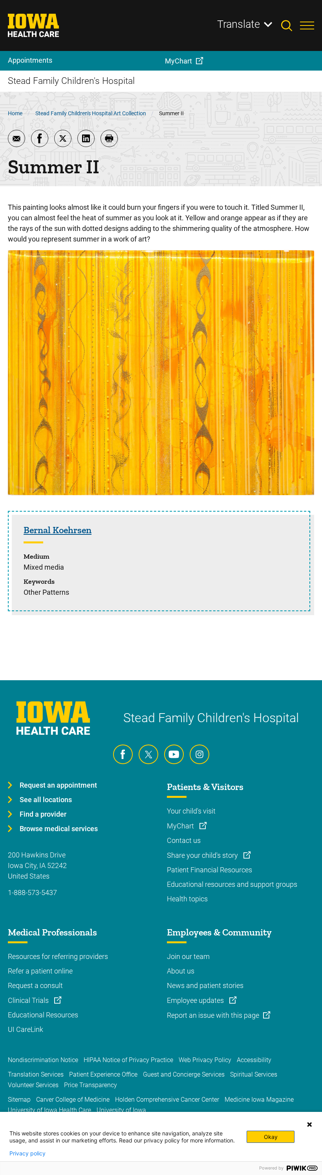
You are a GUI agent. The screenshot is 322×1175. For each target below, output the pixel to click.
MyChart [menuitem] (178, 61)
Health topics (187, 899)
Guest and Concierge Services (184, 1074)
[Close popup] (309, 1124)
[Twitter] (148, 754)
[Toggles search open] (290, 25)
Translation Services (36, 1074)
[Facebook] (123, 754)
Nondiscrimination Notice (43, 1060)
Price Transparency (90, 1085)
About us (180, 971)
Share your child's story (203, 855)
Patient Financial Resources (209, 870)
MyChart (181, 826)
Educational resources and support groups (232, 884)
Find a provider (43, 814)
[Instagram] (199, 754)
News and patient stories (205, 985)
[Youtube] (174, 754)
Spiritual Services (253, 1074)
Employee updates (196, 1000)
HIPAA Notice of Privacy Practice (128, 1060)
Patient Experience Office (103, 1074)
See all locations (46, 799)
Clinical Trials (29, 1000)
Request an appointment (58, 785)
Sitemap (19, 1099)
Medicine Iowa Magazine (259, 1099)
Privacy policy (27, 1153)
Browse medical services (59, 828)
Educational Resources (43, 1015)
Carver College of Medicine (73, 1099)
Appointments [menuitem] (30, 60)
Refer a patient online (40, 971)
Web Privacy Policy (205, 1060)
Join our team (188, 956)
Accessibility (254, 1060)
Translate (238, 24)
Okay (271, 1136)
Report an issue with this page (213, 1015)
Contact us (184, 840)
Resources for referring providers (58, 956)
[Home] (38, 25)
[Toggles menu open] (307, 25)
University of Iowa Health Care (49, 1110)
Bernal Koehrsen (57, 530)
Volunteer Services (33, 1085)
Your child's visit (191, 811)
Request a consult (35, 985)
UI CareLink (25, 1029)
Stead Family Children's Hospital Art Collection (90, 113)
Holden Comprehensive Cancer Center (167, 1099)
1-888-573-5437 (32, 892)
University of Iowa (121, 1110)
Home (15, 113)
